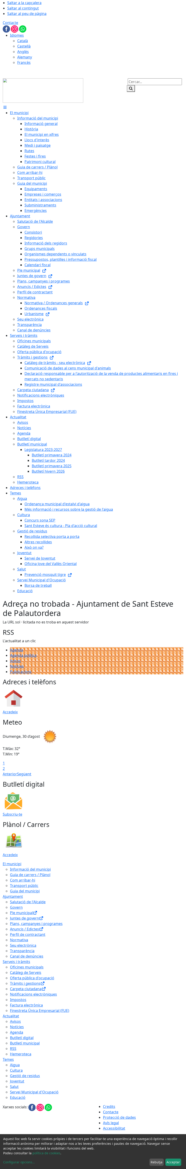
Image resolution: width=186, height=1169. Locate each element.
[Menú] (5, 107)
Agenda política (23, 655)
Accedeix (10, 711)
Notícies (17, 666)
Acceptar (173, 1162)
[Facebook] (7, 28)
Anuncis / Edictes (24, 929)
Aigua (15, 1064)
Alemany (24, 57)
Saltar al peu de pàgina (26, 13)
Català (22, 40)
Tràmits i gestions (25, 983)
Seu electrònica (23, 945)
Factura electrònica (26, 1005)
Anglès (23, 51)
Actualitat (11, 1015)
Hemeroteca (20, 1054)
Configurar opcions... (19, 1162)
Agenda (16, 649)
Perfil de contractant (27, 934)
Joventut (17, 1081)
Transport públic (24, 885)
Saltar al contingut (23, 8)
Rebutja (156, 1162)
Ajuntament (13, 896)
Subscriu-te (12, 814)
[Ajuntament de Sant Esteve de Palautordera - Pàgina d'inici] (43, 90)
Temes (8, 1059)
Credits (109, 1106)
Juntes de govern (24, 918)
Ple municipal (21, 912)
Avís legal (111, 1122)
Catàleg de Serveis (25, 972)
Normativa (19, 939)
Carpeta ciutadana (26, 988)
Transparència (22, 950)
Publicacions (21, 671)
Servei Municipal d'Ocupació (34, 1092)
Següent (24, 773)
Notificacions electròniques (33, 994)
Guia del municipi (25, 891)
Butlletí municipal (25, 1043)
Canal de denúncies (26, 956)
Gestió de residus (25, 1075)
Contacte (10, 22)
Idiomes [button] (17, 35)
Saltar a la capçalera (24, 2)
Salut (14, 1086)
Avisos (15, 660)
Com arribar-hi (22, 880)
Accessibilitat (114, 1128)
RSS (13, 1048)
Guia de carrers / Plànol (30, 874)
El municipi (12, 863)
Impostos (18, 999)
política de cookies (46, 1153)
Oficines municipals (27, 967)
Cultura (16, 1070)
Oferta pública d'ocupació (32, 977)
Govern (16, 907)
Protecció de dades (119, 1117)
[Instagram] (15, 28)
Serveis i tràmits (16, 961)
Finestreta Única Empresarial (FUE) (39, 1010)
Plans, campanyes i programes (36, 923)
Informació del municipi (30, 869)
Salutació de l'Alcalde (28, 901)
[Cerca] (131, 88)
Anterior (10, 773)
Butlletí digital (22, 1037)
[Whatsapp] (22, 28)
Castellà (24, 46)
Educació (17, 1097)
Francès (24, 62)
